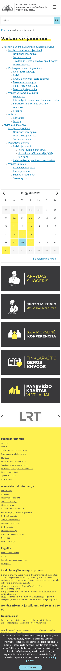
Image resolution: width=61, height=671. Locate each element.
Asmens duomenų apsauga (12, 534)
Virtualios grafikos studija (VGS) (35, 153)
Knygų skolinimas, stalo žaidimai (31, 78)
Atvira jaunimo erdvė (15, 125)
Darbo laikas (6, 479)
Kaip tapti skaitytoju (24, 71)
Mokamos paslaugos (24, 82)
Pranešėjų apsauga (9, 530)
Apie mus (13, 114)
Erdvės (16, 75)
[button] (24, 7)
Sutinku (33, 668)
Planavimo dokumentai (10, 498)
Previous (3, 417)
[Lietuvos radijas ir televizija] (30, 416)
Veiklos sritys (6, 490)
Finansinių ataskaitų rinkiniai (12, 509)
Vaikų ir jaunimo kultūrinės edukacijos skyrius (29, 46)
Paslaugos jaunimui (19, 142)
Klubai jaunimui (21, 171)
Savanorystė (20, 178)
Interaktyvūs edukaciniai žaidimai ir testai (36, 100)
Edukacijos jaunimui (24, 174)
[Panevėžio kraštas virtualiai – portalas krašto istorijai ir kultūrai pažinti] (30, 401)
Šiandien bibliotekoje (44, 258)
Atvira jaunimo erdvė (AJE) (32, 149)
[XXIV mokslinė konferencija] (30, 345)
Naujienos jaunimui (19, 128)
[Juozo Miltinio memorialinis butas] (30, 317)
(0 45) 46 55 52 (23, 599)
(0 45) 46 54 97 (27, 586)
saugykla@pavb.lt (46, 597)
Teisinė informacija (9, 501)
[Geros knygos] (30, 374)
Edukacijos (19, 96)
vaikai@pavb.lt (12, 594)
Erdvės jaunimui (22, 146)
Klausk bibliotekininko (10, 552)
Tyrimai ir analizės (8, 476)
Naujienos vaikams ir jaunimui (25, 50)
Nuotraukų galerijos (24, 135)
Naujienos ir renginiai (25, 53)
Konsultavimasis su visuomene (14, 560)
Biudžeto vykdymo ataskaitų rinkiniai (16, 512)
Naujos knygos (21, 64)
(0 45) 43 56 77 (48, 591)
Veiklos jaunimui (17, 164)
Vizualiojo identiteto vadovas (13, 461)
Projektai (18, 110)
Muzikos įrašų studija (25, 89)
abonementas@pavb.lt (10, 589)
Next (58, 417)
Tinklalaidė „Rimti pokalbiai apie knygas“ (36, 61)
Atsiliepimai (6, 563)
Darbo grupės (7, 527)
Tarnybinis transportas (10, 519)
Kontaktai (18, 117)
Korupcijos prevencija (10, 523)
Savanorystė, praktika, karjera (13, 454)
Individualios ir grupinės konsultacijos (34, 160)
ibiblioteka (5, 583)
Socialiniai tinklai (22, 57)
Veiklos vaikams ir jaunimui (23, 93)
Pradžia (5, 30)
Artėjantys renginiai (24, 167)
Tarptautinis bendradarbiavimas (14, 465)
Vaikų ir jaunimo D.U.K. (25, 85)
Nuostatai (5, 494)
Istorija (17, 121)
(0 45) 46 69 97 (25, 597)
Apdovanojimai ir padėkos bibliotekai (17, 468)
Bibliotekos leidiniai (9, 472)
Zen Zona (23, 156)
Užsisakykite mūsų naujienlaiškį (33, 623)
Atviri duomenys (8, 541)
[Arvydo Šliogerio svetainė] (30, 290)
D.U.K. (3, 556)
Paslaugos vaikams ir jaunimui (25, 68)
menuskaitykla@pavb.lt (47, 599)
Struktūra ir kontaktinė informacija (15, 450)
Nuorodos (5, 538)
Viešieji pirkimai (7, 505)
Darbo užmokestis (9, 516)
